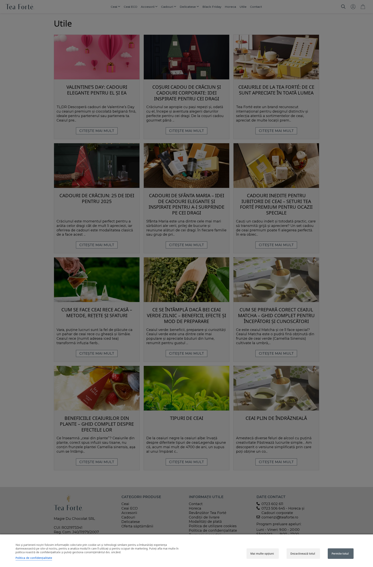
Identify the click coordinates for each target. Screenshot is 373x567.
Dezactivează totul (302, 553)
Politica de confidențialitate (34, 558)
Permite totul (340, 553)
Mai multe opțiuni (262, 553)
